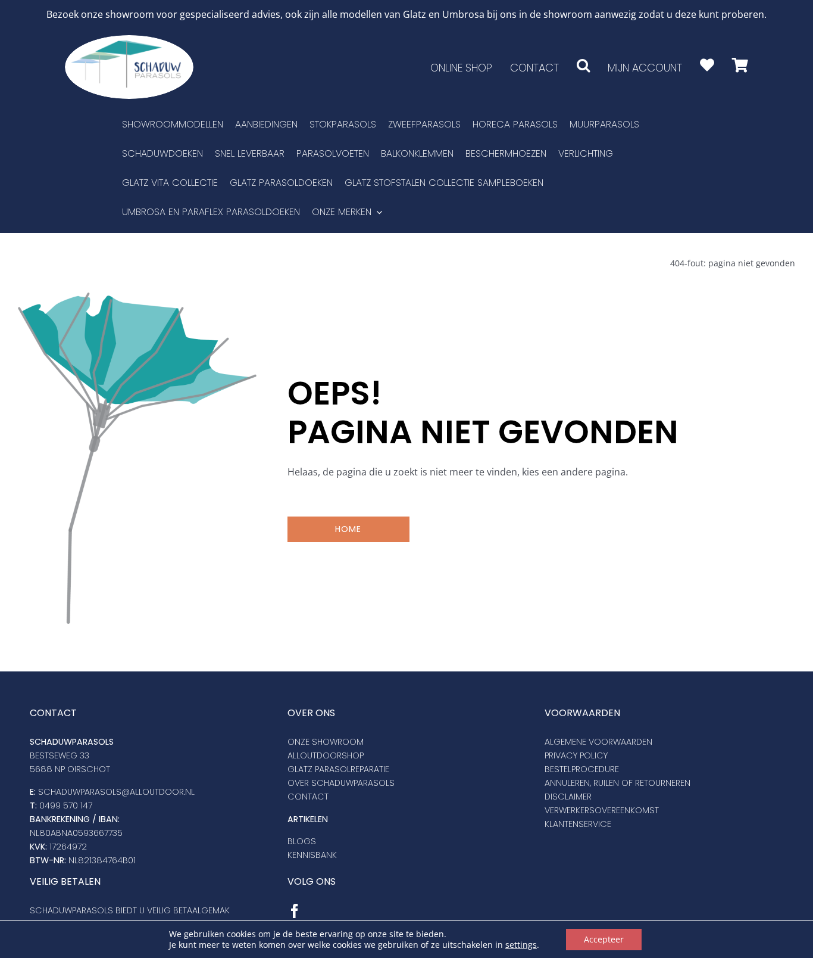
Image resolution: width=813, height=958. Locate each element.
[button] (583, 65)
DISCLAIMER (568, 797)
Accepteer (604, 939)
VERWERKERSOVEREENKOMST (602, 810)
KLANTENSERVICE (578, 824)
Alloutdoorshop (325, 755)
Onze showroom (325, 742)
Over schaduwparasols (341, 783)
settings (521, 945)
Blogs (301, 841)
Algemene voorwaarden (598, 742)
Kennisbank (312, 855)
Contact (308, 797)
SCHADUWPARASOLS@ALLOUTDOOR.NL (116, 792)
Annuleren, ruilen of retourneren (617, 783)
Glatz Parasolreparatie (338, 769)
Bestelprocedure (582, 769)
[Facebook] (294, 911)
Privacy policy (576, 755)
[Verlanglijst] (707, 65)
